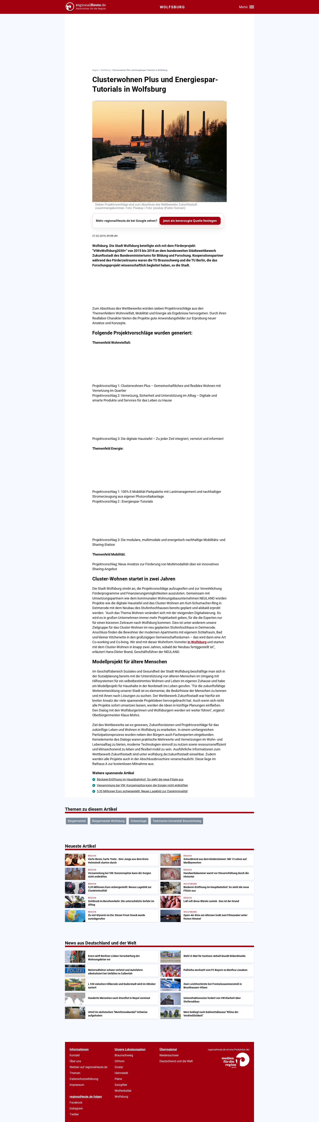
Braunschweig (124, 1055)
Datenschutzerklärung (84, 1079)
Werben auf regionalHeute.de (88, 1067)
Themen (75, 1073)
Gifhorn (119, 1061)
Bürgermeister (77, 821)
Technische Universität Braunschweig (177, 821)
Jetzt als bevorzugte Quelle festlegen (190, 221)
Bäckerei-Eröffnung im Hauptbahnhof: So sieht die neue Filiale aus (140, 779)
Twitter (74, 1114)
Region (95, 70)
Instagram (76, 1108)
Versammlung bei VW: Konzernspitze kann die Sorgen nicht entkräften (142, 785)
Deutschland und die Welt (176, 1061)
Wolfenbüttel (123, 1090)
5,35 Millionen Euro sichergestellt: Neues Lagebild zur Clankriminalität (142, 791)
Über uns (75, 1061)
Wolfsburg (105, 70)
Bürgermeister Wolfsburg (108, 821)
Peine (118, 1079)
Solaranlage (138, 821)
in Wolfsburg (197, 642)
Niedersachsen (169, 1055)
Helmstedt (121, 1073)
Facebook (76, 1102)
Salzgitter (121, 1085)
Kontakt (75, 1055)
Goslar (119, 1067)
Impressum (77, 1085)
